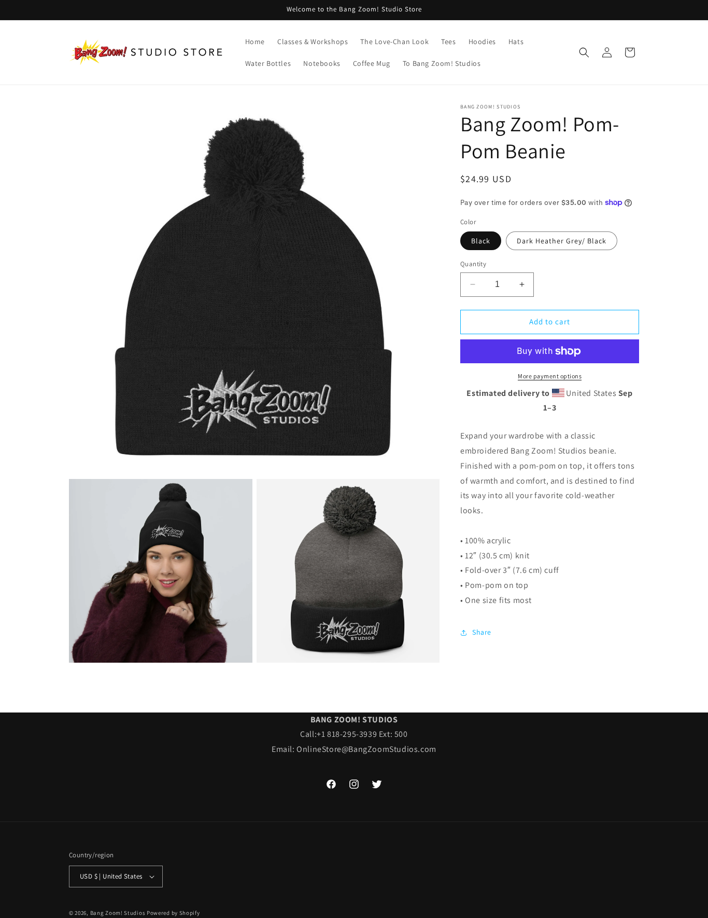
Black (480, 240)
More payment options (550, 376)
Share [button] (481, 632)
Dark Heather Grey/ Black (561, 240)
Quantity (473, 263)
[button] (584, 52)
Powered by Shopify (173, 912)
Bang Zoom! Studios (118, 912)
